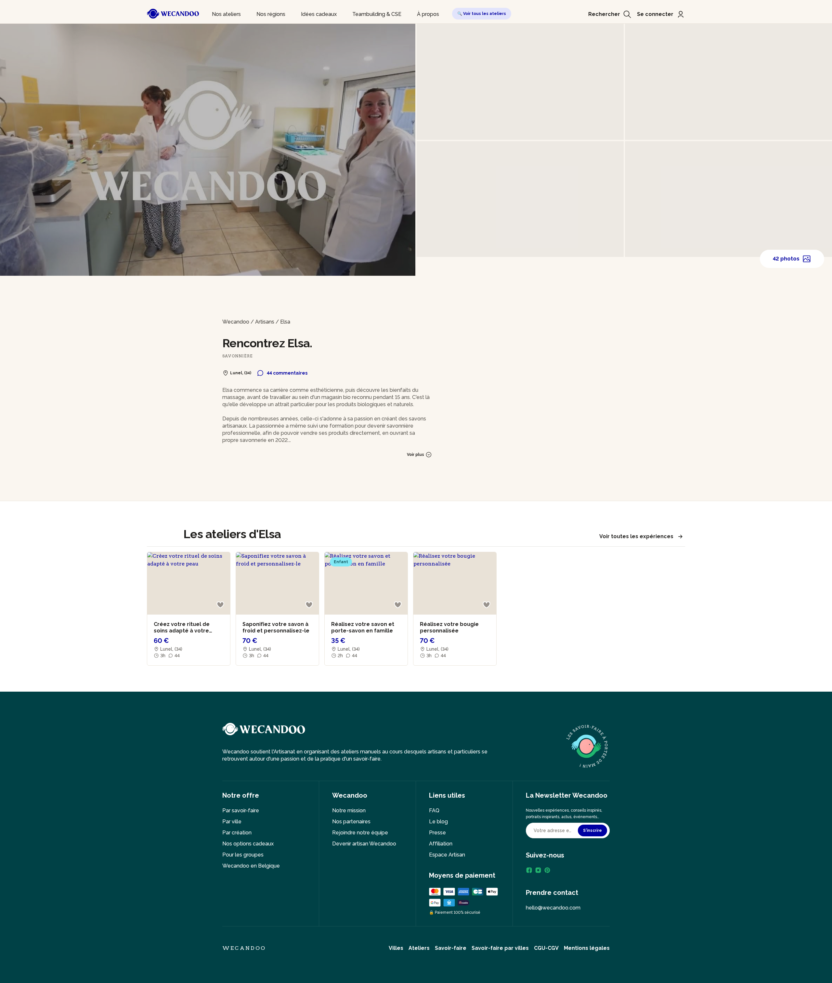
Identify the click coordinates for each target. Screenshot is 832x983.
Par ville (231, 821)
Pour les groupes (243, 855)
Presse (437, 833)
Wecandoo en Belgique (251, 866)
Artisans (264, 322)
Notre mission (349, 810)
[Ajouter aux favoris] (220, 604)
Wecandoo (235, 322)
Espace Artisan (447, 855)
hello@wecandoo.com (553, 908)
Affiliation (440, 844)
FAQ (434, 810)
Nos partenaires (351, 821)
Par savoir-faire (240, 810)
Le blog (438, 821)
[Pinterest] (547, 870)
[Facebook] (529, 870)
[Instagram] (538, 870)
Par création (237, 833)
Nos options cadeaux (248, 844)
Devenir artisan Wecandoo (364, 844)
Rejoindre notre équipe (360, 833)
